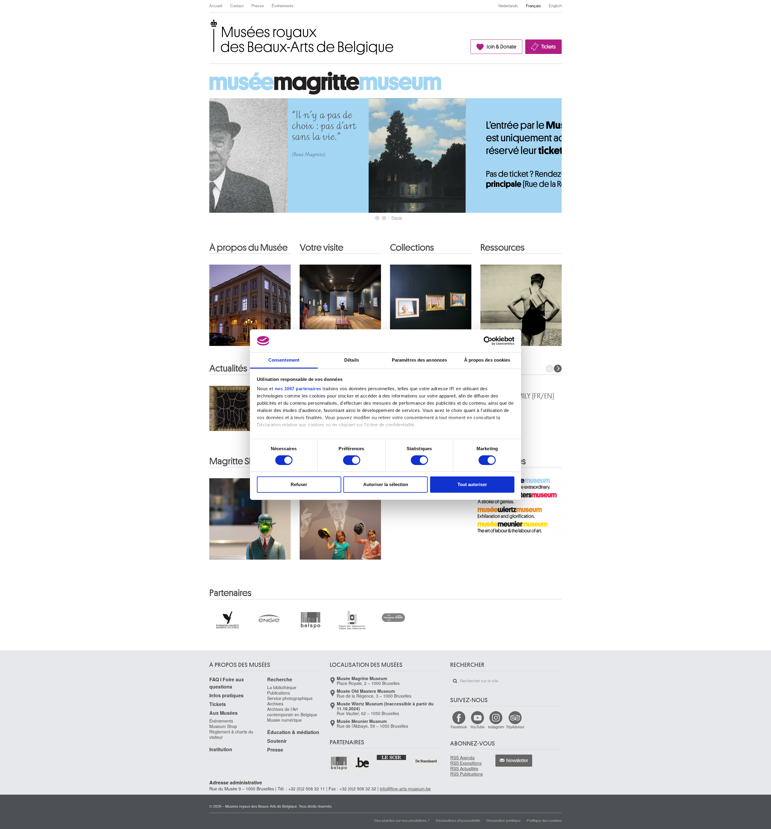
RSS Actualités (464, 768)
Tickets (548, 46)
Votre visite (321, 248)
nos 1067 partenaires (298, 388)
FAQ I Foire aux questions (226, 683)
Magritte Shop (237, 461)
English (555, 6)
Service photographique (290, 698)
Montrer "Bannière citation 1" (377, 218)
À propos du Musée (248, 248)
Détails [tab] (351, 360)
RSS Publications (466, 774)
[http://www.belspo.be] (339, 763)
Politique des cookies (544, 820)
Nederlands (508, 6)
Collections (412, 248)
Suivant (558, 368)
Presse (257, 6)
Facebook (459, 726)
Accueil (215, 6)
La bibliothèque (281, 687)
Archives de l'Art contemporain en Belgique (292, 711)
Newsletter (517, 760)
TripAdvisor (515, 726)
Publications (278, 693)
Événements (283, 6)
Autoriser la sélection (385, 484)
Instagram (496, 726)
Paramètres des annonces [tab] (419, 360)
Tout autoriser (472, 484)
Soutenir (277, 740)
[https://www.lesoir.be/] (392, 757)
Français (533, 6)
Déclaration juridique (503, 820)
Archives (275, 703)
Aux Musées (223, 712)
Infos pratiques (226, 695)
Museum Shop (223, 726)
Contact (237, 6)
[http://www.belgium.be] (362, 763)
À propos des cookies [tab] (487, 360)
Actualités (228, 368)
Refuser (299, 484)
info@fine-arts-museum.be (405, 789)
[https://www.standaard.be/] (426, 761)
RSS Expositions (466, 763)
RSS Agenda (462, 757)
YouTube (477, 726)
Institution (220, 749)
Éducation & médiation (293, 732)
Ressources (502, 248)
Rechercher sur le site (455, 681)
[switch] (351, 460)
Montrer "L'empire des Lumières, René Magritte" (384, 218)
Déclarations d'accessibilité (458, 820)
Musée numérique (284, 720)
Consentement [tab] (283, 360)
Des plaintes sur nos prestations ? (402, 820)
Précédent (550, 368)
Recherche (279, 679)
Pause (397, 218)
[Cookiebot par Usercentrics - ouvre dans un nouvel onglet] (488, 340)
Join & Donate (501, 46)
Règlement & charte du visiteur (231, 734)
